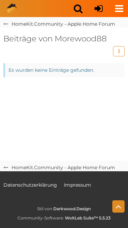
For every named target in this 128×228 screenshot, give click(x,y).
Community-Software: (64, 217)
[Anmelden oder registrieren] (98, 8)
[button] (78, 8)
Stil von (64, 208)
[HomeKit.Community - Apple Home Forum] (11, 8)
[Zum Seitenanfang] (118, 206)
